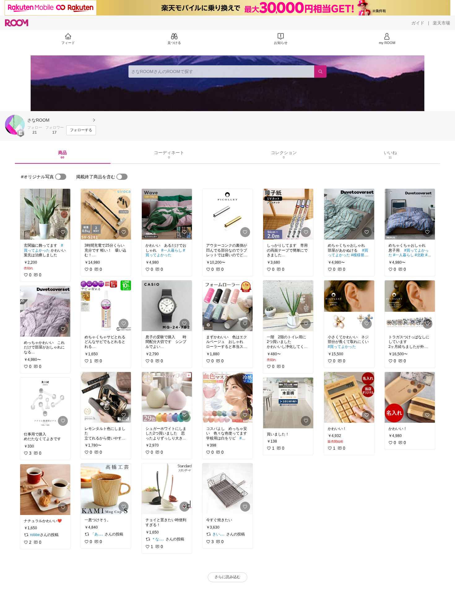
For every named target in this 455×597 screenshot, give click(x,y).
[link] (45, 214)
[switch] (60, 177)
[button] (15, 125)
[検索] (320, 71)
